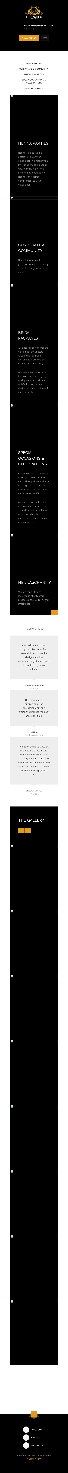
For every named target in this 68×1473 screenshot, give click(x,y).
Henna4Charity (34, 88)
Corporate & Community (34, 69)
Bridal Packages (34, 74)
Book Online (29, 38)
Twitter (36, 1437)
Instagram (37, 1445)
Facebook (36, 1430)
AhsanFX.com (34, 1459)
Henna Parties (34, 63)
